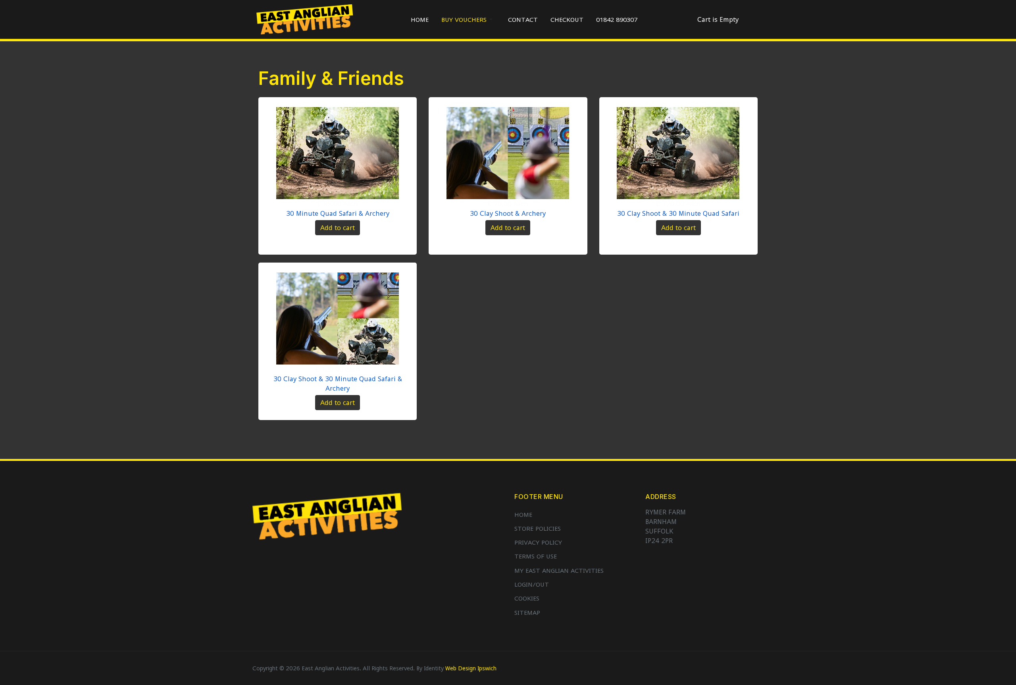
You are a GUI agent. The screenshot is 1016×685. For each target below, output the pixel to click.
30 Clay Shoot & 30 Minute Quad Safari (678, 213)
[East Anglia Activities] (304, 18)
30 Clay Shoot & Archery (508, 213)
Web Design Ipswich (470, 668)
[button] (468, 19)
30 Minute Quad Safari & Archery (337, 213)
